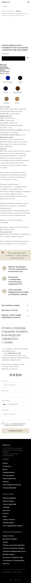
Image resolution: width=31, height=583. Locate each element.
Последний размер (9, 488)
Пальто (18, 11)
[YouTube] (20, 375)
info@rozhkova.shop (14, 353)
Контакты (6, 563)
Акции (5, 516)
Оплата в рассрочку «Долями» (14, 545)
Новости (6, 513)
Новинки (6, 481)
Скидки (5, 542)
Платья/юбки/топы (9, 478)
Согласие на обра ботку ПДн (13, 557)
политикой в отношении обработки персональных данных (14, 424)
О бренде (6, 507)
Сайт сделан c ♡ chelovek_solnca (12, 572)
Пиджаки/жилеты (9, 472)
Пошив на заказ (8, 501)
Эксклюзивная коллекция (12, 485)
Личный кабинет (8, 523)
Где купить (6, 510)
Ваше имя (4, 381)
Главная (4, 11)
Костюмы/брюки (8, 475)
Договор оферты (9, 554)
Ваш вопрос (5, 410)
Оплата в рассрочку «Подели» (14, 548)
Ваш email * (5, 390)
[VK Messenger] (11, 375)
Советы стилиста (9, 519)
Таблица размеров (9, 498)
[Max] (17, 375)
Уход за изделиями (20, 243)
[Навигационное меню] (28, 2)
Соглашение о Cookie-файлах (13, 560)
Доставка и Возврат (10, 539)
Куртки (5, 469)
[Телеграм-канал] (14, 375)
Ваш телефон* (6, 400)
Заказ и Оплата (8, 536)
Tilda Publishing (17, 569)
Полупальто (7, 466)
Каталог (11, 11)
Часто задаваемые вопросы (13, 526)
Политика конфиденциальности (14, 551)
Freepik (24, 569)
